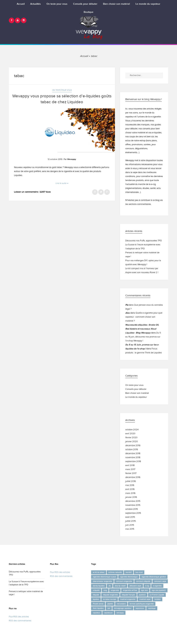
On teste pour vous (56, 4)
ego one (144, 590)
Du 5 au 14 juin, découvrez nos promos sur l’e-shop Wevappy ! (143, 337)
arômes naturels (115, 572)
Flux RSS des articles (19, 617)
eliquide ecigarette (110, 595)
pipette (110, 604)
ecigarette (115, 590)
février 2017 (131, 473)
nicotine (157, 599)
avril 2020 (130, 434)
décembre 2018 (132, 453)
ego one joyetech (159, 590)
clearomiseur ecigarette (102, 581)
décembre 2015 (132, 501)
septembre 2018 (133, 461)
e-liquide (96, 590)
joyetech (142, 595)
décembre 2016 (132, 477)
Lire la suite (61, 183)
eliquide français (128, 595)
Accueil (21, 4)
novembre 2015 (132, 505)
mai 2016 (129, 485)
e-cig (147, 586)
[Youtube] (17, 20)
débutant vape (135, 586)
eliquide (96, 595)
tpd (109, 608)
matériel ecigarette (127, 599)
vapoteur (96, 613)
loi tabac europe (109, 599)
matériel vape (144, 599)
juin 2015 (129, 525)
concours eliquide (143, 581)
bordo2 (129, 572)
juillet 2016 (130, 481)
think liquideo (98, 608)
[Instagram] (23, 20)
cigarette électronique (129, 577)
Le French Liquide (157, 595)
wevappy (120, 613)
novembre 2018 (132, 457)
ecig (105, 590)
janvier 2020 (131, 441)
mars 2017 (130, 469)
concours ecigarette (124, 581)
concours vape (160, 581)
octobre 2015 (131, 509)
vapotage (152, 608)
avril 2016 (130, 489)
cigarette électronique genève (154, 577)
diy (110, 586)
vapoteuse (108, 613)
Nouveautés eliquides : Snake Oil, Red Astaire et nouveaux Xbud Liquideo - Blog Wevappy (142, 329)
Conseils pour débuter (85, 4)
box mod (139, 572)
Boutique (88, 12)
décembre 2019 (132, 445)
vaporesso (140, 608)
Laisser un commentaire (26, 192)
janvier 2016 (131, 497)
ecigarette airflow (130, 590)
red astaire (121, 604)
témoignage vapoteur (123, 608)
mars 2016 (130, 493)
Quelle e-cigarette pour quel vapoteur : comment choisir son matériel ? (143, 317)
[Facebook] (11, 20)
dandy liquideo (99, 586)
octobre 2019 (131, 449)
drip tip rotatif (120, 586)
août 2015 (130, 517)
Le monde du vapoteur (148, 4)
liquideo (96, 599)
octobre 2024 (131, 430)
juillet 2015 (130, 521)
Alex (127, 313)
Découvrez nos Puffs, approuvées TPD (143, 241)
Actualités (35, 4)
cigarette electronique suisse (104, 577)
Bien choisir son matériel (116, 4)
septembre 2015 (133, 513)
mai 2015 (129, 529)
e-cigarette (157, 586)
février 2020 (131, 438)
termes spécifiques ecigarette (142, 604)
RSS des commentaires (20, 621)
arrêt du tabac (98, 572)
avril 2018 (130, 465)
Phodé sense (98, 604)
